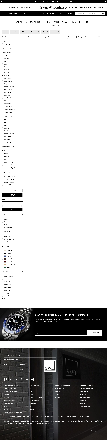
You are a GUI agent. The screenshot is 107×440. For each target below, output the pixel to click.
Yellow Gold (8, 282)
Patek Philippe (8, 162)
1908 (5, 55)
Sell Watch (25, 14)
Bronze (6, 299)
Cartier (6, 153)
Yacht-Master (8, 112)
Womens (50, 14)
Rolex (6, 151)
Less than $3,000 (9, 176)
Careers (32, 394)
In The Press (83, 394)
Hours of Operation (35, 400)
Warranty (6, 397)
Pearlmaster (8, 92)
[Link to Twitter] (26, 379)
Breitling (6, 159)
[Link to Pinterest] (21, 379)
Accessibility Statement (86, 406)
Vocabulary (83, 400)
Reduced (61, 14)
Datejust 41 (7, 69)
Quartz (6, 242)
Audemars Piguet (9, 168)
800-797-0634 (32, 372)
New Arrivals (11, 14)
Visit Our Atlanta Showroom (37, 397)
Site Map (82, 403)
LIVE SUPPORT (27, 7)
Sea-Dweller (8, 98)
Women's (7, 44)
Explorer (6, 75)
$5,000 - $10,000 (9, 182)
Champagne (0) (11, 264)
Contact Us (32, 409)
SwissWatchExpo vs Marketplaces (13, 412)
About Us (32, 388)
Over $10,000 (8, 185)
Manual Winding (9, 239)
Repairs (57, 394)
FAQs (31, 406)
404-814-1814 (14, 7)
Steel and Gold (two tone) (11, 279)
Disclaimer (7, 409)
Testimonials (33, 403)
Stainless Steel (8, 276)
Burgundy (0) (10, 262)
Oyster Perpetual (9, 86)
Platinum (7, 290)
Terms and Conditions (10, 403)
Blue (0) (9, 256)
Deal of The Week (59, 388)
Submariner (7, 103)
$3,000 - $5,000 (9, 179)
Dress (6, 222)
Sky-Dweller (8, 101)
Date (5, 64)
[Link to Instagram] (11, 379)
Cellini (6, 61)
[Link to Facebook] (6, 379)
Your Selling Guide (85, 397)
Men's (6, 41)
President (7, 95)
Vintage (6, 225)
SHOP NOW (69, 1)
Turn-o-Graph (8, 106)
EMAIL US (90, 7)
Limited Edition (8, 227)
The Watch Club (84, 391)
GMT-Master (8, 78)
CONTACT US (99, 7)
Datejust (6, 67)
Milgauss (7, 84)
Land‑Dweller (8, 81)
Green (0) (9, 267)
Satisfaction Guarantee (10, 388)
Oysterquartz (8, 89)
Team (31, 391)
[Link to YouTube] (32, 379)
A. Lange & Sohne (9, 165)
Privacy (6, 406)
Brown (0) (9, 259)
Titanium (6, 293)
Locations (57, 397)
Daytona (6, 72)
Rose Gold (7, 287)
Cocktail (6, 122)
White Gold (7, 284)
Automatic (7, 236)
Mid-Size (7, 131)
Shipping (6, 394)
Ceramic (6, 296)
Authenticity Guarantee (10, 391)
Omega (6, 156)
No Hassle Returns (9, 400)
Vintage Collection (9, 109)
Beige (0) (9, 250)
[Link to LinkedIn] (16, 379)
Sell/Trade (57, 391)
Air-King (6, 58)
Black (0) (9, 253)
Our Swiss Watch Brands (86, 388)
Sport (6, 219)
